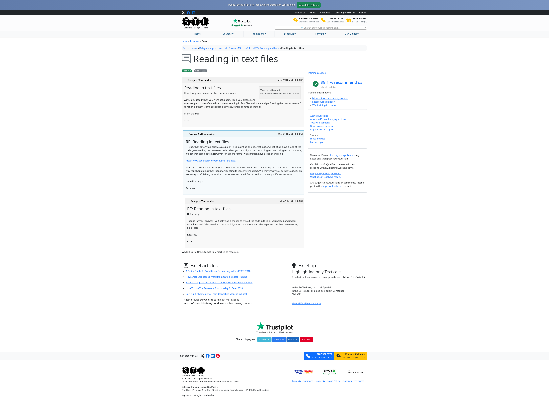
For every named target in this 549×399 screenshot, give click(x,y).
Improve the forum (332, 186)
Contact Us (300, 12)
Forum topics (317, 142)
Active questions (319, 115)
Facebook (279, 339)
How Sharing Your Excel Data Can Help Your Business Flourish (219, 282)
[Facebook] (188, 13)
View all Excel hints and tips (306, 303)
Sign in (362, 12)
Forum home (190, 48)
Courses (227, 33)
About (313, 12)
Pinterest (306, 339)
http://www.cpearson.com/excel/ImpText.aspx (210, 160)
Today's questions (320, 122)
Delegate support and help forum (217, 48)
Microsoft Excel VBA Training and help (258, 48)
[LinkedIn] (193, 13)
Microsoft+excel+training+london (330, 98)
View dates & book (309, 5)
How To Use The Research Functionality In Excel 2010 (214, 288)
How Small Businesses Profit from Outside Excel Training (216, 276)
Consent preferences (345, 12)
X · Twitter (264, 339)
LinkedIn (293, 339)
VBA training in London (324, 105)
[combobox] (321, 28)
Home (197, 33)
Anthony (203, 134)
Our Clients (351, 33)
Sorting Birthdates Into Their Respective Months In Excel (216, 294)
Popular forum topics (321, 129)
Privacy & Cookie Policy (327, 381)
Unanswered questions (322, 126)
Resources (325, 12)
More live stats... (329, 87)
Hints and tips (317, 138)
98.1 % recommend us (341, 82)
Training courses (317, 72)
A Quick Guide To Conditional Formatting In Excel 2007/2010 (218, 271)
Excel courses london (323, 101)
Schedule (289, 33)
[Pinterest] (218, 356)
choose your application (342, 155)
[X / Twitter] (183, 13)
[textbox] (321, 28)
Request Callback (355, 354)
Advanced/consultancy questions (328, 119)
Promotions (258, 33)
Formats (319, 33)
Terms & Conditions (302, 381)
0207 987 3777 (324, 354)
